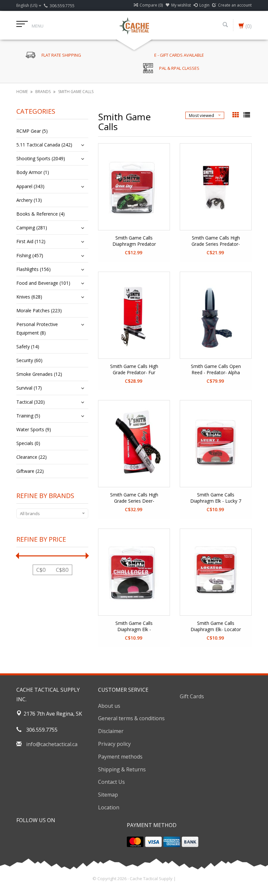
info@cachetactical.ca (51, 744)
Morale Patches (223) (39, 310)
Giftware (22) (30, 471)
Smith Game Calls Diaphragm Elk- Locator (216, 626)
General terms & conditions (131, 718)
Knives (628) (29, 297)
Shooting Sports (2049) (40, 158)
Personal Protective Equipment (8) (37, 328)
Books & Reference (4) (40, 214)
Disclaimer (111, 731)
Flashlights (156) (33, 269)
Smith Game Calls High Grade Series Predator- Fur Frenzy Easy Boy (216, 241)
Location (108, 807)
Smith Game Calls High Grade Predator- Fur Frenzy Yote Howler (134, 369)
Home (22, 91)
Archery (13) (29, 200)
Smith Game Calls (75, 91)
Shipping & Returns (122, 769)
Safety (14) (27, 346)
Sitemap (108, 794)
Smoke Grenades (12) (39, 374)
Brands (43, 91)
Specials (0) (28, 443)
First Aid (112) (30, 241)
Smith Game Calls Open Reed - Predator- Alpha (216, 369)
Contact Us (111, 781)
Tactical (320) (30, 402)
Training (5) (28, 416)
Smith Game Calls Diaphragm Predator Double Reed (134, 241)
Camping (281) (31, 227)
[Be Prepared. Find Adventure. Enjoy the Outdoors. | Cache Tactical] (134, 25)
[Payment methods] (135, 842)
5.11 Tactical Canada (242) (44, 145)
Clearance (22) (31, 457)
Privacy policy (114, 743)
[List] (247, 115)
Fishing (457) (29, 255)
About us (109, 705)
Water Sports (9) (33, 429)
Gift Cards (192, 696)
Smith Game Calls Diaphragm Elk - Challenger (134, 626)
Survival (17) (29, 388)
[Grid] (236, 115)
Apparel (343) (30, 186)
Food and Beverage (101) (43, 283)
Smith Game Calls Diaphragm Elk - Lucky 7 (215, 498)
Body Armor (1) (32, 172)
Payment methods (120, 756)
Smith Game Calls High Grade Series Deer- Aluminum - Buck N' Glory (134, 498)
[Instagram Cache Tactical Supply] (57, 837)
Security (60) (29, 360)
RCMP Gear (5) (32, 131)
